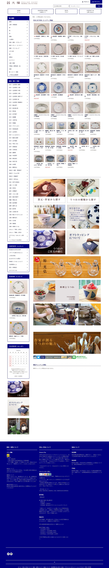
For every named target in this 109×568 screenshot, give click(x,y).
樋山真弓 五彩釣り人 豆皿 (42, 36)
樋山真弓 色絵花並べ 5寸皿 (72, 147)
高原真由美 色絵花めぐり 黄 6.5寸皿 (50, 147)
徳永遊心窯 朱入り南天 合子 (84, 131)
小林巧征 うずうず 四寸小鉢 (49, 164)
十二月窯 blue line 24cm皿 (57, 56)
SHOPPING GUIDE (42, 11)
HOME (18, 11)
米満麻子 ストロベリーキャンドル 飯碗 (92, 115)
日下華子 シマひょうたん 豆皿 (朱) (75, 37)
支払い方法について (27, 567)
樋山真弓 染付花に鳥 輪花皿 (75, 95)
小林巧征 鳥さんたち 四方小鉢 (38, 164)
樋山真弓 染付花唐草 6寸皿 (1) (41, 95)
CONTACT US (90, 11)
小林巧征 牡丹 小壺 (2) (73, 131)
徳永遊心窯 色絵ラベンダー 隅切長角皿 (92, 75)
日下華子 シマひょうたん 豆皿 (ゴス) (92, 37)
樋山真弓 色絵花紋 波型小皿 (58, 37)
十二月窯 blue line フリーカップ (75, 56)
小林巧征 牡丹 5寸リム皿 (95, 147)
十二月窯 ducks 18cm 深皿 (39, 131)
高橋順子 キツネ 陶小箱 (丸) (61, 131)
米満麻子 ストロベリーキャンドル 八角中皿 (75, 115)
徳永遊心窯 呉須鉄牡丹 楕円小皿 (75, 74)
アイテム (97, 1)
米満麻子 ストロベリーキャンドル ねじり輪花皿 (58, 115)
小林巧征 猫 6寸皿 (84, 147)
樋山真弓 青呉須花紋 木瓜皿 (92, 95)
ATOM (89, 567)
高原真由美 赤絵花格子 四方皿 (61, 147)
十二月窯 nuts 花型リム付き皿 (92, 56)
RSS (86, 567)
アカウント (86, 1)
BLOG (66, 11)
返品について (47, 567)
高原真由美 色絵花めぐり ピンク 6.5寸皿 (38, 148)
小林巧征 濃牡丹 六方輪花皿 (72, 164)
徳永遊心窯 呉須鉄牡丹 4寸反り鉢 (58, 75)
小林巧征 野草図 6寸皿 (61, 164)
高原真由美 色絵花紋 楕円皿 (95, 131)
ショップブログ (80, 567)
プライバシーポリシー (70, 567)
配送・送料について (37, 567)
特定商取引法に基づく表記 (57, 567)
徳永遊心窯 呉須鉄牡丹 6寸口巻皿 (41, 75)
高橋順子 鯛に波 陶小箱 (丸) (50, 131)
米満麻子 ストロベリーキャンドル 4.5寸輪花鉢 (41, 115)
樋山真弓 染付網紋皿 (58, 94)
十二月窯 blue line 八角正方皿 (41, 56)
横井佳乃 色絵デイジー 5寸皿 (16, 336)
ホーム (19, 567)
